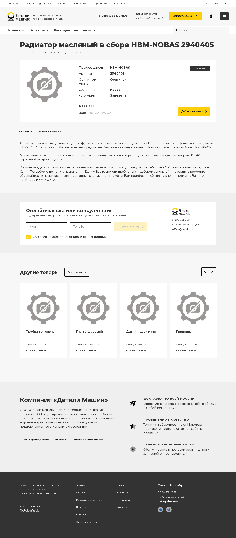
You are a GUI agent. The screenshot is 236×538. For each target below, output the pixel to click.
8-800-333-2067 (113, 16)
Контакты (119, 3)
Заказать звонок (183, 16)
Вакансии (80, 3)
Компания (13, 3)
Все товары (74, 272)
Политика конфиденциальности (39, 493)
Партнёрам (100, 3)
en (216, 3)
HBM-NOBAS (200, 68)
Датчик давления (141, 331)
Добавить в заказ (192, 111)
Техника (14, 30)
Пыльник (183, 331)
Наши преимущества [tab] (36, 439)
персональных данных (87, 237)
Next (212, 271)
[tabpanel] (118, 159)
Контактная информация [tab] (87, 439)
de (224, 3)
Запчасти (37, 30)
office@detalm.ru (182, 229)
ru (207, 3)
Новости (81, 507)
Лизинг (62, 3)
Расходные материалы (73, 30)
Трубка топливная (41, 331)
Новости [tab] (60, 439)
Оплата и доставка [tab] (50, 131)
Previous (205, 271)
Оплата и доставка (39, 3)
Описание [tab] (25, 131)
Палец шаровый (89, 331)
